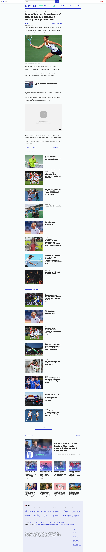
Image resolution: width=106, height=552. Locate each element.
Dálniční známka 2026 (76, 511)
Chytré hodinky (66, 524)
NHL (44, 516)
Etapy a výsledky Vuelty (38, 511)
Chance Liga (47, 204)
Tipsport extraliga (47, 512)
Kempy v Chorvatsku (66, 510)
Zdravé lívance (55, 512)
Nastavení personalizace (77, 545)
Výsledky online (64, 5)
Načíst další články (43, 427)
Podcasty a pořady (73, 5)
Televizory (61, 524)
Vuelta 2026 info (37, 510)
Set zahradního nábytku (54, 522)
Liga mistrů (47, 171)
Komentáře (29, 436)
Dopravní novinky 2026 (76, 512)
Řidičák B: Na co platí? (76, 514)
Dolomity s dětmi (66, 516)
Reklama (74, 536)
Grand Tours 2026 (37, 516)
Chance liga (46, 510)
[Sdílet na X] (61, 147)
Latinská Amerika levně (67, 515)
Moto (58, 5)
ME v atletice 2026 (47, 514)
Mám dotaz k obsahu (76, 541)
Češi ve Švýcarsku (66, 514)
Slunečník (44, 522)
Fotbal (45, 5)
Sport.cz (26, 23)
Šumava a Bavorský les (66, 512)
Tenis (54, 5)
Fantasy (40, 5)
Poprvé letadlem (65, 511)
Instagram (74, 533)
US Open (46, 237)
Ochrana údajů (75, 540)
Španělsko (47, 359)
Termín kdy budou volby (29, 514)
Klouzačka (48, 522)
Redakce (74, 529)
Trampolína (41, 522)
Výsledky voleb (27, 512)
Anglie (46, 343)
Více (79, 5)
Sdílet (58, 23)
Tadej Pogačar (36, 514)
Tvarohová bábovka (56, 514)
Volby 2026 (27, 510)
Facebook (74, 532)
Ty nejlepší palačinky (56, 510)
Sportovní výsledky (49, 310)
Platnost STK (74, 516)
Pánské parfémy (72, 524)
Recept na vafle (55, 515)
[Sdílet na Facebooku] (59, 147)
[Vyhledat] (57, 1)
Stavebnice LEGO (42, 524)
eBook (54, 23)
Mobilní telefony (36, 524)
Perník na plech (55, 516)
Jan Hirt (35, 512)
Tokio (34, 151)
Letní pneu (53, 524)
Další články (77, 435)
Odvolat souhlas (75, 544)
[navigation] (1, 1)
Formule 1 (47, 392)
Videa (36, 81)
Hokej (50, 5)
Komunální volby (28, 516)
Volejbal (46, 376)
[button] (43, 48)
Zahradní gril (61, 522)
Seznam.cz (102, 1)
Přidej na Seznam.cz (76, 537)
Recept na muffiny (56, 511)
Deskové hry (57, 524)
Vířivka (64, 522)
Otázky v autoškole (75, 515)
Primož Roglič (36, 515)
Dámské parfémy (48, 524)
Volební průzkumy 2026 (29, 511)
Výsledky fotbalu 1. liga (47, 511)
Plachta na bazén (35, 522)
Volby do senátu (27, 515)
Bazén (31, 522)
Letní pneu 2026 (75, 510)
